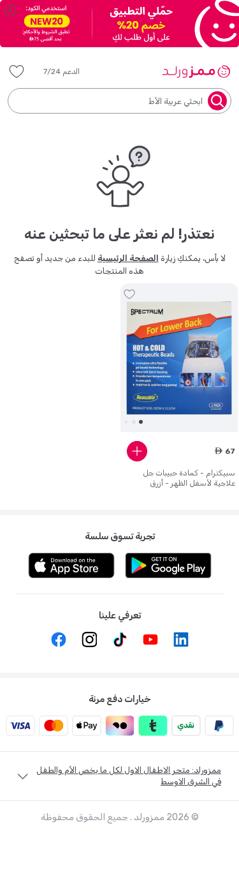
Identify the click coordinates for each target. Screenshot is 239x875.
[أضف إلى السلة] (137, 451)
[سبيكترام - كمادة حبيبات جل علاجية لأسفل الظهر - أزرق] (179, 358)
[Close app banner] (10, 10)
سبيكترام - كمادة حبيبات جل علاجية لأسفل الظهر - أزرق (189, 478)
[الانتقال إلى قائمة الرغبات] (129, 294)
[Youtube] (150, 639)
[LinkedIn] (181, 639)
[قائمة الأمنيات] (16, 71)
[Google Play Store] (168, 565)
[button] (70, 71)
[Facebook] (58, 639)
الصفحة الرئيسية (128, 258)
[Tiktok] (119, 639)
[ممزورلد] (196, 71)
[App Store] (71, 565)
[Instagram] (89, 639)
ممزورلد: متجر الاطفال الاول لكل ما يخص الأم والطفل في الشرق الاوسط (128, 775)
